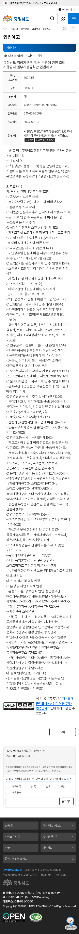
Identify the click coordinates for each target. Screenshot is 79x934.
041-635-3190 (25, 756)
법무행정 (25, 29)
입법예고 (46, 29)
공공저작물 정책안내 (51, 870)
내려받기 (29, 140)
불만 (63, 786)
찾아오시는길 (30, 875)
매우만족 (16, 786)
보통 (48, 786)
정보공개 (14, 29)
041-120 (19, 897)
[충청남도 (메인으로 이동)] (16, 882)
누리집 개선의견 (11, 875)
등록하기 (66, 801)
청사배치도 (46, 875)
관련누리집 (61, 875)
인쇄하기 (64, 28)
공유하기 (73, 28)
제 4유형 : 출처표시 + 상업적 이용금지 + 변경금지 (55, 703)
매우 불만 (17, 792)
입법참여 (36, 29)
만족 (33, 786)
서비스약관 (31, 870)
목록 (62, 732)
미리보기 (40, 140)
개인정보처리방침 (12, 870)
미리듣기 (50, 140)
